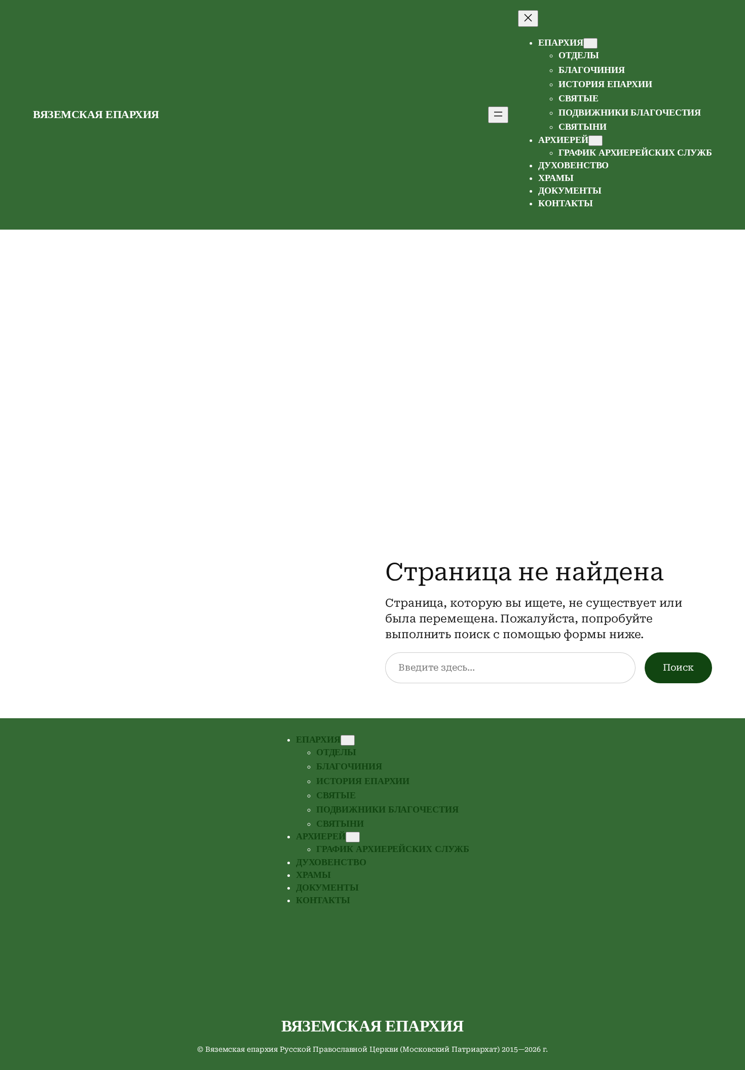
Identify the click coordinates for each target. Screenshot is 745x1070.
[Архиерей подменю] (595, 140)
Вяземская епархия (96, 114)
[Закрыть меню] (528, 18)
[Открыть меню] (498, 114)
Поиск (678, 667)
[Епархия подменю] (590, 43)
